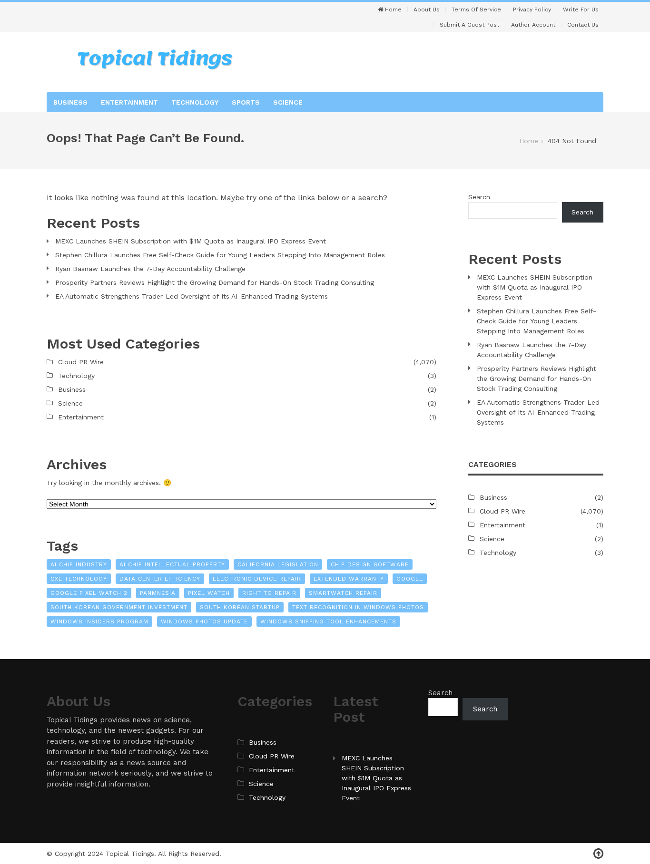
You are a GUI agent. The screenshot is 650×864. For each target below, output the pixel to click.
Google (409, 578)
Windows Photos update (204, 621)
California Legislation (277, 564)
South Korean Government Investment (118, 607)
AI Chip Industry (78, 564)
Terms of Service (476, 9)
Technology (194, 102)
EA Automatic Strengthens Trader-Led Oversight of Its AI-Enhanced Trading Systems (191, 296)
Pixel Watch (209, 593)
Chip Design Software (370, 564)
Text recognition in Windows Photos (358, 607)
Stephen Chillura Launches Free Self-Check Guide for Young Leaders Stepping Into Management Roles (220, 255)
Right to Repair (269, 593)
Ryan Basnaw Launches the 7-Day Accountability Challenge (150, 268)
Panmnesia (158, 593)
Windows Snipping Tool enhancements (328, 621)
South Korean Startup (240, 607)
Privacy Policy (532, 9)
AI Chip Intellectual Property (172, 564)
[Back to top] (598, 854)
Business (70, 102)
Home (392, 9)
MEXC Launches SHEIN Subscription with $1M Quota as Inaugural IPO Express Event (190, 241)
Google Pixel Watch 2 (89, 593)
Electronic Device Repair (257, 578)
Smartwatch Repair (343, 593)
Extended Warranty (349, 578)
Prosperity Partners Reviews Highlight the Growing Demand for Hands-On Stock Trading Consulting (214, 282)
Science (288, 102)
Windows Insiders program (99, 621)
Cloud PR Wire (81, 362)
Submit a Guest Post (469, 24)
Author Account (533, 24)
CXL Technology (78, 578)
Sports (246, 102)
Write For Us (581, 9)
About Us (427, 9)
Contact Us (583, 24)
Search (479, 197)
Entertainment (129, 102)
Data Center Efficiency (159, 578)
